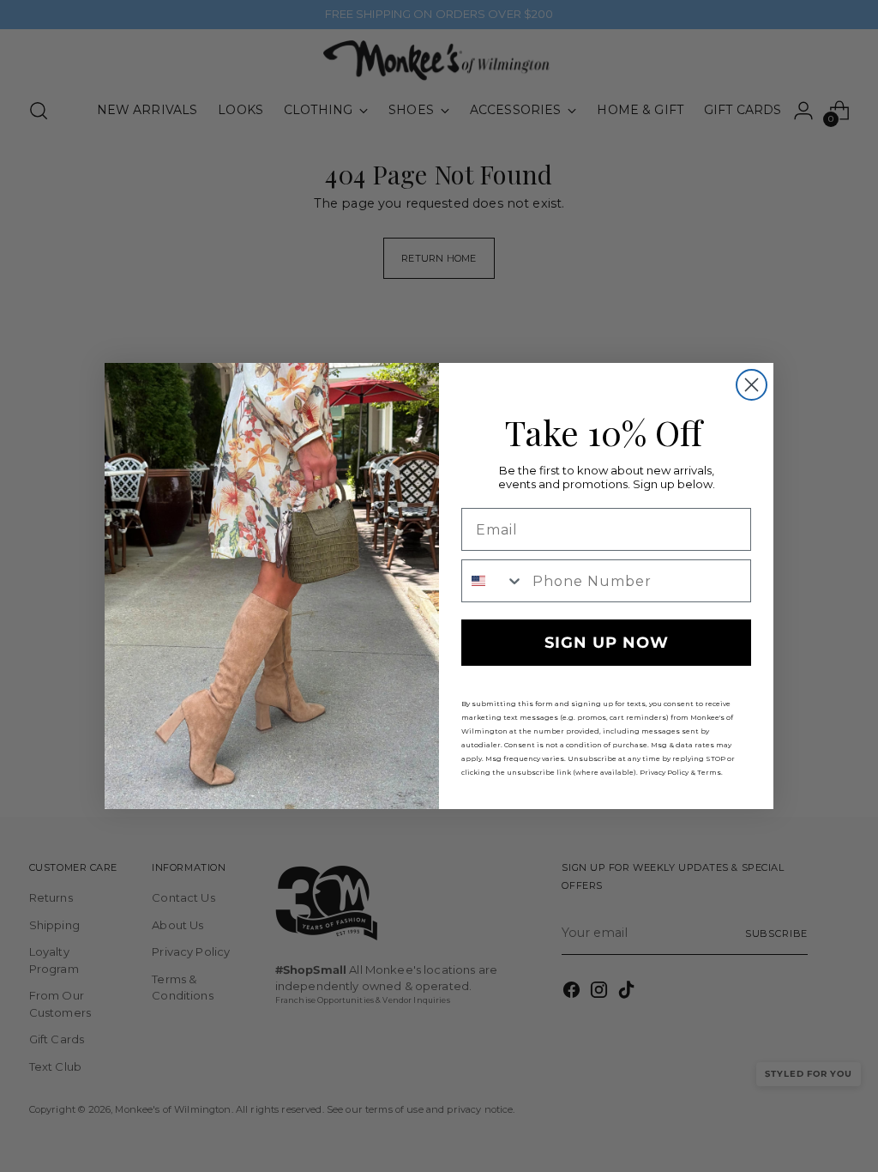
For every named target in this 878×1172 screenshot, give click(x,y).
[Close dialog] (752, 385)
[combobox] (493, 580)
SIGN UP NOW (606, 642)
